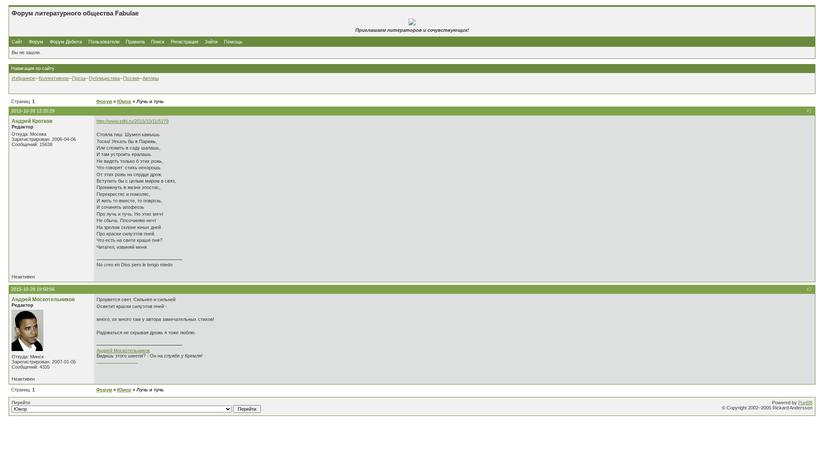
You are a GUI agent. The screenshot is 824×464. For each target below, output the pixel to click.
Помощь (233, 41)
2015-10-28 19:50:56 (33, 289)
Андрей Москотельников (43, 299)
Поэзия (131, 78)
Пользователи (103, 41)
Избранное (23, 78)
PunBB (805, 402)
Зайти (211, 41)
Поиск (157, 41)
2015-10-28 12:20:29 (33, 110)
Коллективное (54, 78)
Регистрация (184, 41)
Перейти (21, 402)
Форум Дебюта (66, 41)
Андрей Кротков (32, 121)
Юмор (124, 101)
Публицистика (104, 78)
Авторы (150, 78)
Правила (135, 41)
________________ (117, 360)
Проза (78, 78)
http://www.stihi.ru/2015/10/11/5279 (133, 121)
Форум (36, 41)
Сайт (18, 41)
